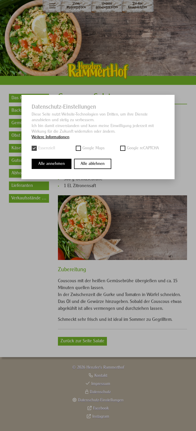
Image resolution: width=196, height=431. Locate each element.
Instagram (100, 416)
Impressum (100, 384)
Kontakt (100, 376)
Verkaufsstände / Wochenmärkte (30, 198)
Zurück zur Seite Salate (82, 341)
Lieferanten (22, 186)
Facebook (101, 408)
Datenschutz (100, 392)
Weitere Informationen (50, 137)
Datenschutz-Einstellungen (101, 400)
